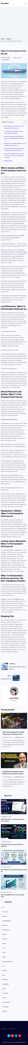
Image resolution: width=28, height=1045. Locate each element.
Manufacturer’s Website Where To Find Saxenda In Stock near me (15, 144)
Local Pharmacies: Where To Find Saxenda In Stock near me (13, 132)
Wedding (4, 1011)
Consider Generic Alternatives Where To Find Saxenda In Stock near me (14, 149)
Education (4, 925)
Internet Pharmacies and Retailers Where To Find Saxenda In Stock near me (14, 138)
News (3, 975)
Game (3, 952)
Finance (4, 943)
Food (3, 948)
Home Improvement (7, 961)
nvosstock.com (11, 1042)
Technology (5, 993)
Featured (8, 39)
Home (2, 39)
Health (4, 957)
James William (8, 737)
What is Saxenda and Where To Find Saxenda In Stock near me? (13, 127)
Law (3, 966)
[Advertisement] (14, 23)
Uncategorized (6, 1002)
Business (4, 916)
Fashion (4, 934)
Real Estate (5, 979)
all (2, 907)
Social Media (5, 984)
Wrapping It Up (8, 161)
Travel (3, 997)
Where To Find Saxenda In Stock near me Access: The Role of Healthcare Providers (14, 155)
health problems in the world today (15, 252)
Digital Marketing (6, 921)
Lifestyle (4, 970)
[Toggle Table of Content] (24, 122)
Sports (4, 988)
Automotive (5, 912)
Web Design (5, 1006)
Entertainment (6, 930)
